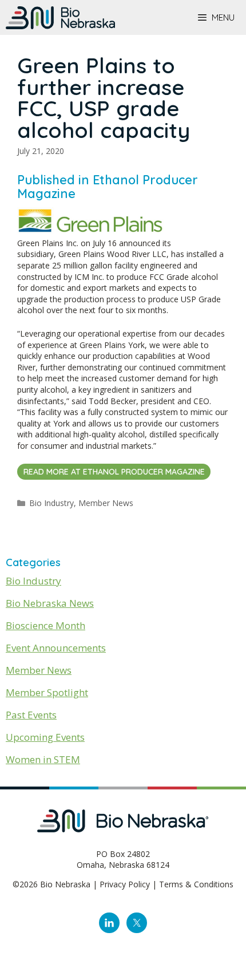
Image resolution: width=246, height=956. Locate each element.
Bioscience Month (45, 625)
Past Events (31, 714)
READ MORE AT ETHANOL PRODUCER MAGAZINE (114, 472)
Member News (105, 502)
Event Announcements (56, 647)
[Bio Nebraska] (60, 18)
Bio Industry (51, 502)
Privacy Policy (125, 884)
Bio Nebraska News (50, 603)
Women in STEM (43, 759)
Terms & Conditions (196, 884)
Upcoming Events (45, 737)
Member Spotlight (47, 692)
